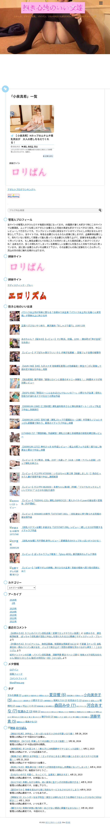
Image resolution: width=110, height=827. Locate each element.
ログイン (14, 669)
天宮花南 (71, 695)
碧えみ (54, 712)
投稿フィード (16, 673)
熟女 (36, 146)
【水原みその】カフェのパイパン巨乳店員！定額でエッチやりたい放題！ (45, 633)
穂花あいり (63, 712)
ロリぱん (21, 728)
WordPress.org (17, 682)
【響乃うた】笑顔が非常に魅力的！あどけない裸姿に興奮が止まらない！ (45, 807)
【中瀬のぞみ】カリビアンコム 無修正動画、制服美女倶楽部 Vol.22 (43, 643)
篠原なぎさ (82, 712)
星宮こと (95, 701)
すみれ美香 (14, 695)
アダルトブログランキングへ (21, 189)
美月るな (16, 717)
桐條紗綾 (41, 706)
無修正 (30, 146)
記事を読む (49, 156)
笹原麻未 (73, 712)
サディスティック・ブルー (20, 285)
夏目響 (57, 694)
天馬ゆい (79, 695)
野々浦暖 (77, 717)
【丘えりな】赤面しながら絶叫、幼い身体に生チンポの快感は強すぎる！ (45, 782)
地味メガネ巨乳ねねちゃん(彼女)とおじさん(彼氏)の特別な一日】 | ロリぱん (56, 656)
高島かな (31, 721)
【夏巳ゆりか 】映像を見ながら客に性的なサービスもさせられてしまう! (45, 789)
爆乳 (25, 146)
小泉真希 (26, 701)
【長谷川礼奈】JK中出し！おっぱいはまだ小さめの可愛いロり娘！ (42, 733)
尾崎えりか (60, 700)
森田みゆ (65, 705)
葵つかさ (37, 717)
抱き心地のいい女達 (53, 822)
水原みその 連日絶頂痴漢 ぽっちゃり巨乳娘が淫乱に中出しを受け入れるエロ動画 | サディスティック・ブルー (56, 634)
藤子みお (47, 716)
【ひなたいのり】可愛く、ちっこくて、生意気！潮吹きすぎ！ (40, 774)
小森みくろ (17, 701)
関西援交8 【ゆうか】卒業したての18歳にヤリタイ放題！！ (39, 741)
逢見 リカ (68, 717)
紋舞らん (91, 712)
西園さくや (58, 717)
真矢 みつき (46, 712)
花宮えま (24, 717)
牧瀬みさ (25, 711)
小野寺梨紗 (48, 701)
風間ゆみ (21, 722)
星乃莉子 (86, 701)
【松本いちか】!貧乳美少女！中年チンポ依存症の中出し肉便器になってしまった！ (50, 767)
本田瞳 (19, 706)
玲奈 (37, 711)
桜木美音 (50, 706)
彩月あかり (75, 700)
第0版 (68, 822)
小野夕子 (37, 700)
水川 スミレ (81, 706)
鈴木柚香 (85, 717)
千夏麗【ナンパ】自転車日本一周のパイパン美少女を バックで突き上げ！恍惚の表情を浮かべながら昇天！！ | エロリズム (56, 647)
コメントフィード (18, 678)
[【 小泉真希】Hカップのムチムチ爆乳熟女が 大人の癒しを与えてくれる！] (32, 119)
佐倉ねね (35, 695)
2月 (13, 603)
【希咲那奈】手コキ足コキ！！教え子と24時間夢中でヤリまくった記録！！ (46, 748)
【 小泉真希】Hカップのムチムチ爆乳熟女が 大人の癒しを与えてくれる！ (32, 139)
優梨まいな (44, 695)
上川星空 (26, 695)
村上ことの (30, 705)
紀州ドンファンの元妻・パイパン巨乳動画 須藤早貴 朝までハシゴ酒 (43, 654)
